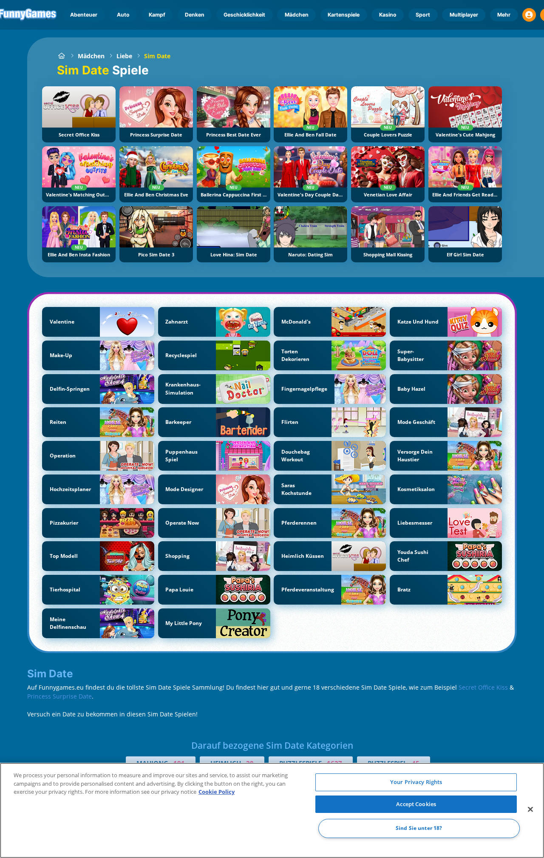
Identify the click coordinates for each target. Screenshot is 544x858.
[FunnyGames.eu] (61, 55)
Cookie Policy (216, 791)
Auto (123, 14)
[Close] (530, 809)
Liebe (124, 56)
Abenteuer (83, 14)
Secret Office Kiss (483, 687)
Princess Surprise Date (59, 696)
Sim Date (157, 56)
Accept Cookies (416, 804)
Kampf (157, 14)
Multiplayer (464, 14)
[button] (529, 15)
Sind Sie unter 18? (419, 828)
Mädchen (297, 14)
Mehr (503, 14)
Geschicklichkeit (244, 14)
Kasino (388, 14)
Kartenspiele (344, 14)
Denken (194, 14)
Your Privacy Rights (416, 782)
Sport (423, 14)
